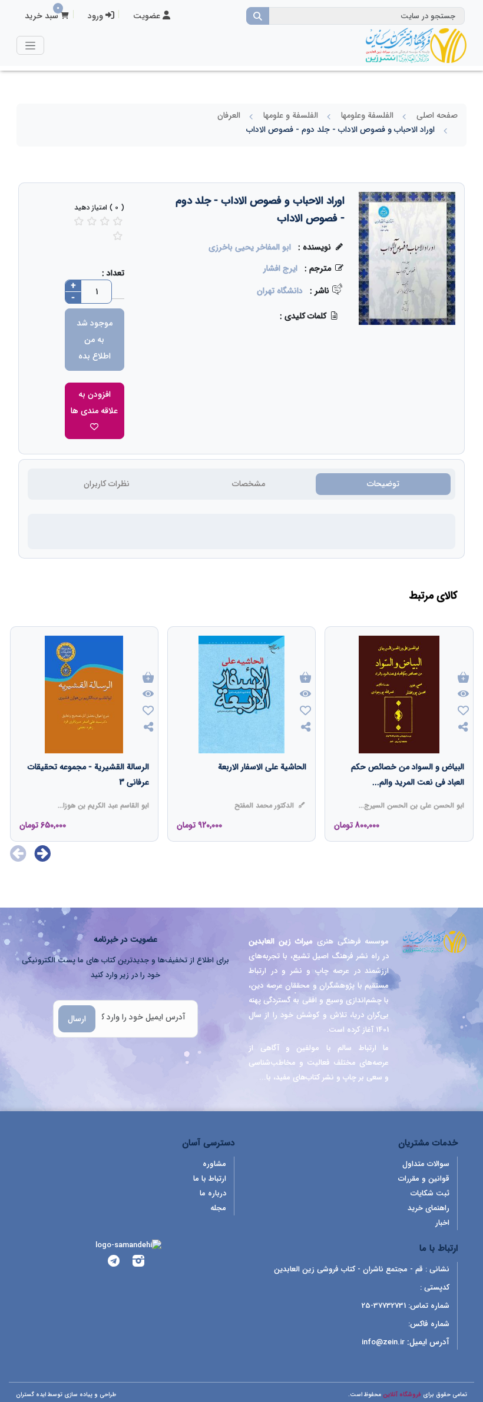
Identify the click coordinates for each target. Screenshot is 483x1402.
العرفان (228, 115)
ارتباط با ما (209, 1178)
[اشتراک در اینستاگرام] (138, 1263)
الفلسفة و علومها (290, 115)
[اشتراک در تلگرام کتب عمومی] (113, 1263)
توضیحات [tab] (383, 483)
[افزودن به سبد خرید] (463, 678)
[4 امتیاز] (104, 221)
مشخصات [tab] (248, 483)
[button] (43, 853)
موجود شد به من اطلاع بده (95, 340)
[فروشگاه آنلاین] (416, 45)
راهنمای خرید (428, 1208)
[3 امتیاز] (91, 221)
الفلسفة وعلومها (367, 115)
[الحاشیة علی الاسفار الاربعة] (262, 790)
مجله (218, 1208)
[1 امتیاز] (117, 235)
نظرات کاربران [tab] (107, 483)
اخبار (442, 1223)
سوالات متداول (425, 1164)
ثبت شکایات (430, 1193)
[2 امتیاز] (78, 221)
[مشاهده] (463, 694)
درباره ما (213, 1193)
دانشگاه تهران (280, 290)
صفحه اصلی (437, 115)
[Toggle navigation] (30, 45)
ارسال (77, 1018)
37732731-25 (384, 1306)
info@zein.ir (383, 1342)
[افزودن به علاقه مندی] (463, 711)
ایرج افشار (280, 268)
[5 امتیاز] (117, 221)
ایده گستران (31, 1394)
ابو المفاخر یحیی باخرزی (250, 247)
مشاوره (214, 1164)
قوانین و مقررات (423, 1178)
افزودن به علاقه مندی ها (94, 402)
